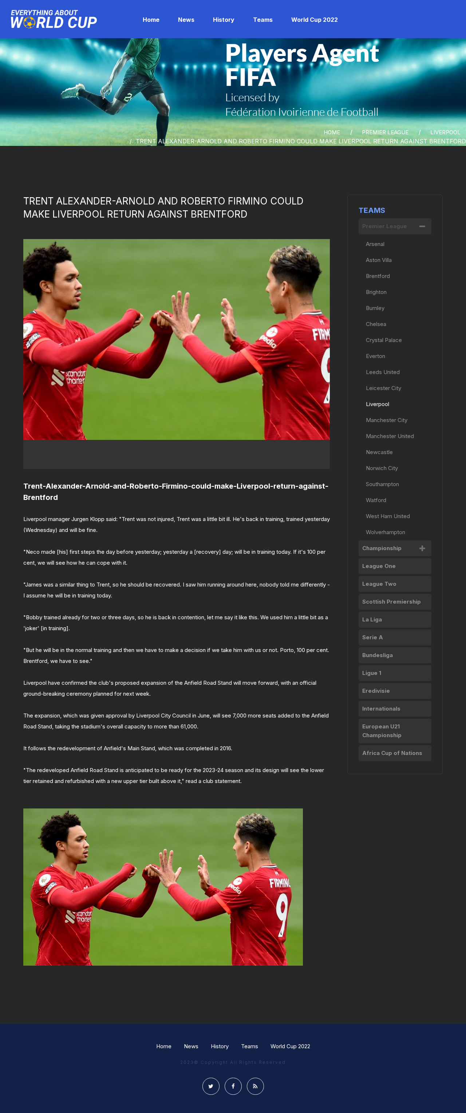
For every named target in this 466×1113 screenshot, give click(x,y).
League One (379, 566)
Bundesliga (377, 655)
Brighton (376, 292)
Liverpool (445, 132)
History (220, 1046)
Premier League (385, 132)
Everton (375, 356)
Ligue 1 (371, 672)
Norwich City (382, 468)
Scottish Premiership (391, 601)
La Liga (372, 619)
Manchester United (390, 436)
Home (163, 1046)
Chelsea (376, 324)
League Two (379, 583)
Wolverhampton (385, 532)
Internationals (381, 708)
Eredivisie (376, 690)
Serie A (372, 637)
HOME (332, 132)
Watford (376, 500)
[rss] (255, 1086)
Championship (382, 548)
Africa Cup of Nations (392, 753)
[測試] (54, 19)
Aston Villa (379, 260)
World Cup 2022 (290, 1046)
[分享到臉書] (233, 1086)
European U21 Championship (382, 731)
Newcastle (379, 452)
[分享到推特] (211, 1086)
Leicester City (383, 388)
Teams (249, 1046)
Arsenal (375, 244)
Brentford (378, 276)
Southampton (382, 484)
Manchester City (386, 420)
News (191, 1046)
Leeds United (383, 372)
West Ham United (388, 516)
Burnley (375, 308)
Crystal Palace (384, 340)
